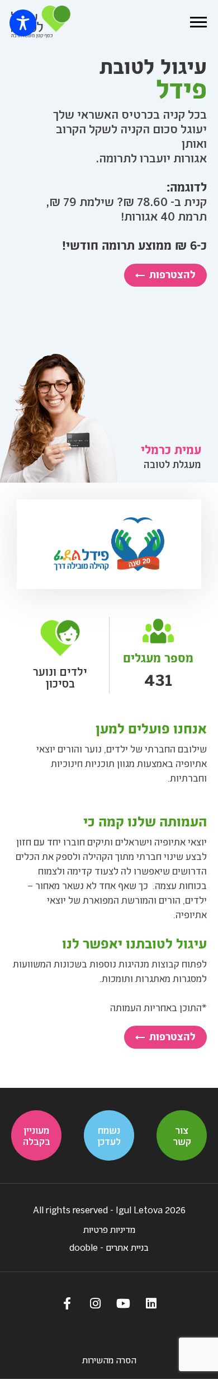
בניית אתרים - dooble (109, 1247)
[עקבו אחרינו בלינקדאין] (151, 1303)
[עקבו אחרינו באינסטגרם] (95, 1303)
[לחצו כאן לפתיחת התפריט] (198, 22)
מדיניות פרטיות (109, 1229)
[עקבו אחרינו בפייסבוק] (67, 1303)
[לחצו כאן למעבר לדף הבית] (40, 22)
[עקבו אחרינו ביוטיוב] (123, 1303)
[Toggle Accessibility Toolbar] (22, 23)
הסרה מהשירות (109, 1359)
